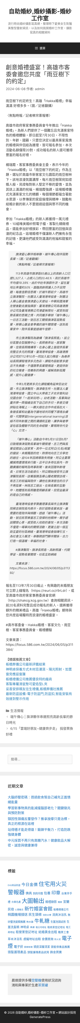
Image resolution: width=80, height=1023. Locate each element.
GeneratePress (40, 1017)
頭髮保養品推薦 (60, 946)
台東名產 (16, 901)
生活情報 (16, 711)
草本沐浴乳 (15, 939)
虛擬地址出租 (32, 939)
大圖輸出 (33, 900)
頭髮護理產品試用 (38, 952)
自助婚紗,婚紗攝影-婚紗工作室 (40, 15)
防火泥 (57, 939)
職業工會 (63, 932)
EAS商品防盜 (14, 885)
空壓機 (36, 980)
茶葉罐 (43, 985)
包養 (47, 893)
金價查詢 (47, 939)
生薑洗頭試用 (58, 921)
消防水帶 (47, 915)
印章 (55, 892)
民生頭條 (35, 914)
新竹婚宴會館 (38, 908)
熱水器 (29, 922)
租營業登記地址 (26, 932)
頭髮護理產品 (17, 952)
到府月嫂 (38, 893)
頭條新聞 (28, 947)
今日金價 (29, 884)
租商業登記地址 (56, 927)
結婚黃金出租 (47, 932)
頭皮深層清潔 (42, 946)
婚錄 (60, 902)
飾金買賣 (56, 952)
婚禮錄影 (51, 902)
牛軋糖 (42, 921)
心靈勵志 (19, 909)
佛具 (29, 893)
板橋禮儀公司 (61, 909)
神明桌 (24, 927)
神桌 (32, 927)
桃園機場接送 (18, 914)
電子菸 (18, 947)
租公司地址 (41, 927)
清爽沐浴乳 (59, 914)
